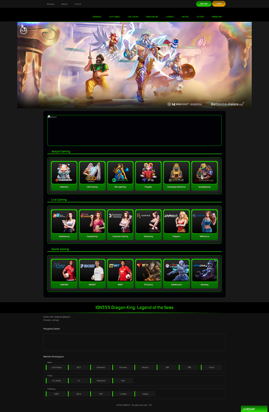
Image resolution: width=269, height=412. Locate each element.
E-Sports (170, 17)
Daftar (204, 3)
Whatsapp (50, 4)
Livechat (77, 4)
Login (219, 3)
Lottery (200, 17)
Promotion (217, 17)
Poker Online (152, 17)
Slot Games (114, 17)
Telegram (64, 4)
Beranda (97, 17)
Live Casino (133, 17)
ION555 (127, 405)
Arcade (185, 17)
